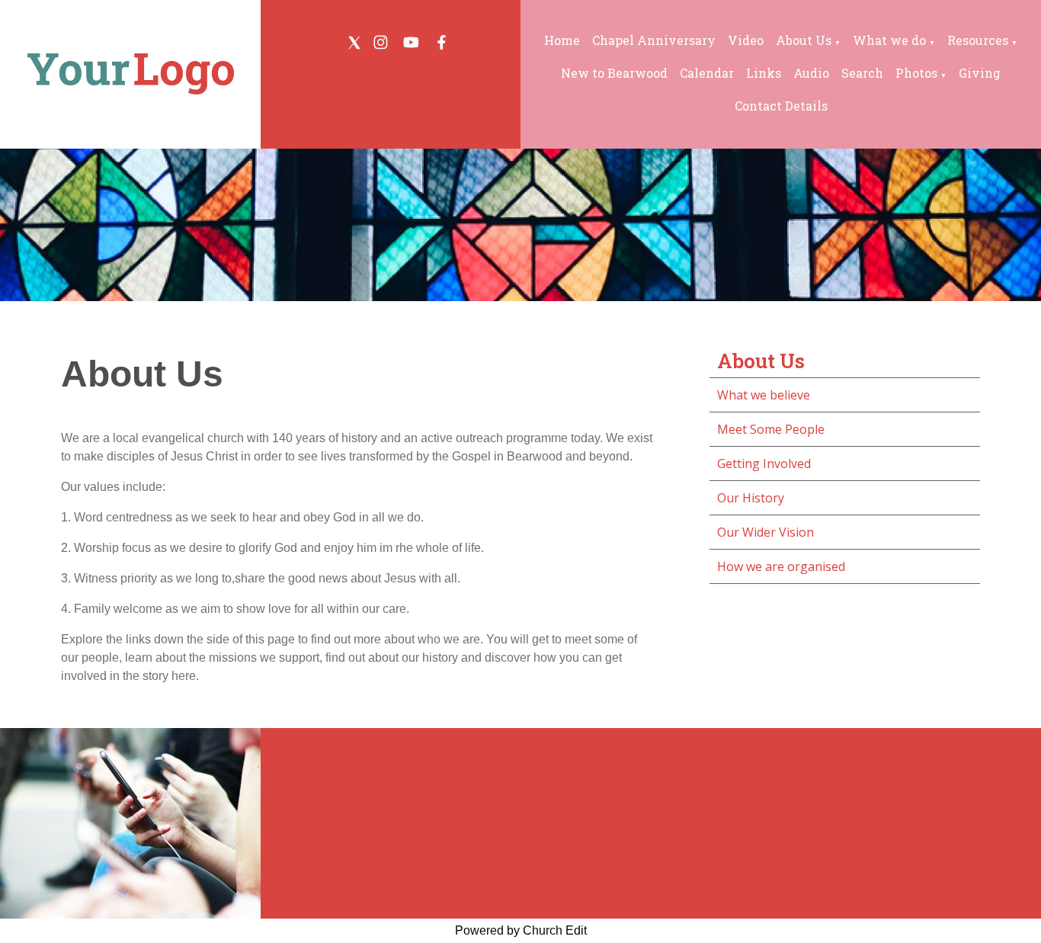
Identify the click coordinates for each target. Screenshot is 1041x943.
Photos (916, 73)
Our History (750, 497)
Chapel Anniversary (654, 40)
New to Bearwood (614, 73)
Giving (980, 73)
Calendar (707, 73)
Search (862, 73)
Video (746, 40)
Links (763, 73)
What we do (889, 40)
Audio (811, 73)
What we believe (763, 395)
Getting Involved (764, 463)
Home (562, 40)
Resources (977, 40)
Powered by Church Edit (521, 930)
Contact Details (781, 106)
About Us (803, 40)
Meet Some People (771, 429)
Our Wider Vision (765, 532)
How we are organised (781, 566)
